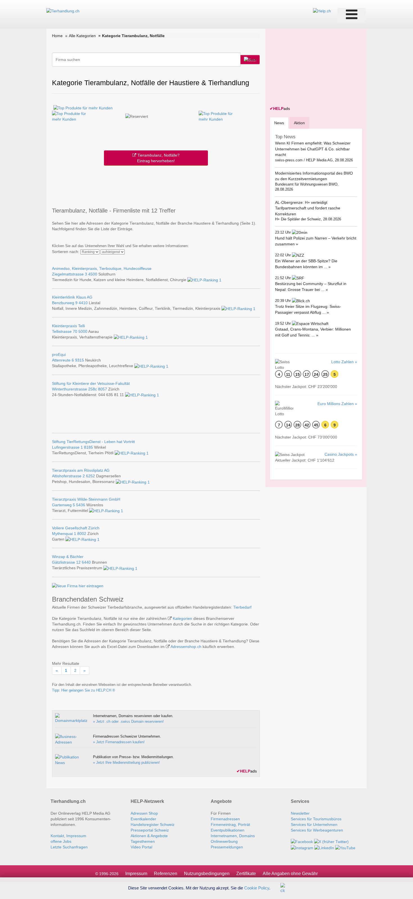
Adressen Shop (144, 813)
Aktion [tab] (299, 123)
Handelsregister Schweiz (152, 824)
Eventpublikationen (227, 830)
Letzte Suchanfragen (69, 847)
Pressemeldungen (227, 847)
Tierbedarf (242, 607)
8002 (81, 533)
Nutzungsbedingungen (207, 873)
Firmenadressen (225, 819)
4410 (83, 303)
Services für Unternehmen (314, 824)
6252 (90, 476)
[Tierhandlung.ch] (63, 10)
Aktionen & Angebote (149, 836)
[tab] (279, 122)
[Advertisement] (156, 185)
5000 (82, 331)
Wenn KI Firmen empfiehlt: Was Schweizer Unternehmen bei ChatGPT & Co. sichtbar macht (313, 149)
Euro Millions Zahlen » (337, 403)
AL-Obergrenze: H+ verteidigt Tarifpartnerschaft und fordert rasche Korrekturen (307, 208)
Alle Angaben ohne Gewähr (290, 873)
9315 (79, 360)
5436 (80, 505)
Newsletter (300, 813)
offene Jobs (61, 841)
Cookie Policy (256, 887)
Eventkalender (143, 819)
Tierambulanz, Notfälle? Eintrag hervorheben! (158, 158)
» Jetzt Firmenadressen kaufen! (119, 742)
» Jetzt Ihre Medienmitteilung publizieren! (126, 762)
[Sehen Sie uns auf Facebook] (302, 841)
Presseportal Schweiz (150, 830)
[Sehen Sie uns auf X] (331, 841)
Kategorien (182, 618)
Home (57, 35)
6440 (86, 562)
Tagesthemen (143, 841)
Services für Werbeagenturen (317, 830)
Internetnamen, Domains (233, 836)
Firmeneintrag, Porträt (230, 824)
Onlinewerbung (224, 841)
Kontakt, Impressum (68, 836)
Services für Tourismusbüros (316, 819)
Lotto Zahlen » (344, 362)
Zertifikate (246, 873)
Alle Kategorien (82, 35)
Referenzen (165, 873)
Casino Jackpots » (340, 454)
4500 (92, 274)
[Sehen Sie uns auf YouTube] (345, 847)
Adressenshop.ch (186, 646)
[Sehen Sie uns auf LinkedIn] (324, 847)
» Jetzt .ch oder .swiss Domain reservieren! (128, 721)
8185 (88, 447)
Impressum (136, 873)
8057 (102, 389)
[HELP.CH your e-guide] (322, 10)
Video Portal (141, 847)
